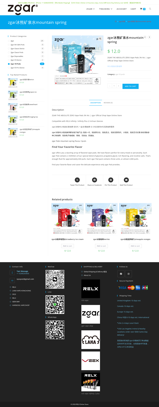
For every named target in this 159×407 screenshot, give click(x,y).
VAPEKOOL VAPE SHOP (20, 305)
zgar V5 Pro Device (17, 68)
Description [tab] (95, 103)
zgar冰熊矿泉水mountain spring (139, 21)
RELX (14, 287)
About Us (87, 275)
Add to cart (130, 86)
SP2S (14, 294)
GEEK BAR (16, 301)
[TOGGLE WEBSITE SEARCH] (150, 9)
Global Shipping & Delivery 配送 (95, 272)
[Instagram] (128, 273)
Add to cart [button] (67, 246)
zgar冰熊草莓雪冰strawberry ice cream (67, 239)
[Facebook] (121, 273)
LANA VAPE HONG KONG (21, 291)
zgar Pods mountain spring (63, 141)
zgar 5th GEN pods (17, 45)
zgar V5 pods (120, 74)
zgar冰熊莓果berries (101, 239)
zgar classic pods (17, 52)
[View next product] (149, 37)
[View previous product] (145, 37)
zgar (12, 41)
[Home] (116, 21)
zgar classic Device (17, 48)
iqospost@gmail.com (25, 279)
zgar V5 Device (16, 60)
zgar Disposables (17, 56)
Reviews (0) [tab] (108, 103)
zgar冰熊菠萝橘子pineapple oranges (135, 239)
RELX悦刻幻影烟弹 (114, 66)
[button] (100, 39)
